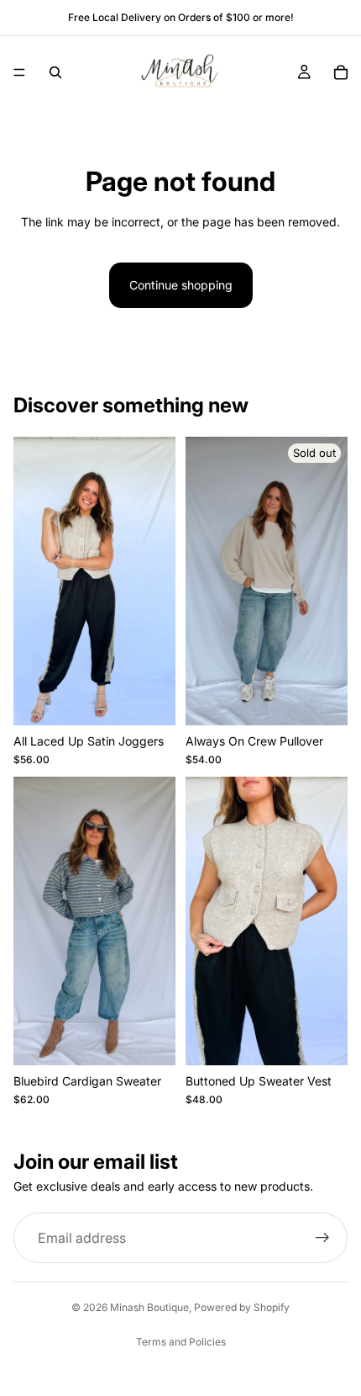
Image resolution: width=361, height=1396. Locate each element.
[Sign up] (322, 1238)
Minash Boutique (149, 1307)
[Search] (55, 72)
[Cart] (340, 72)
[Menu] (19, 72)
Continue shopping (181, 285)
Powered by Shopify (242, 1307)
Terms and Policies (181, 1341)
